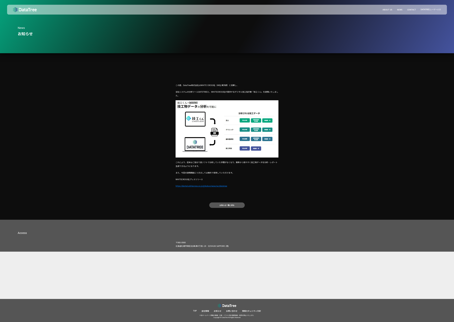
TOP (195, 311)
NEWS (399, 10)
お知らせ (217, 311)
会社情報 (205, 311)
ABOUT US (387, 10)
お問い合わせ (231, 311)
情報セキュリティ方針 (251, 311)
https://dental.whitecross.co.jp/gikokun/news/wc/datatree (201, 185)
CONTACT (411, 10)
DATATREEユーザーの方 (431, 10)
